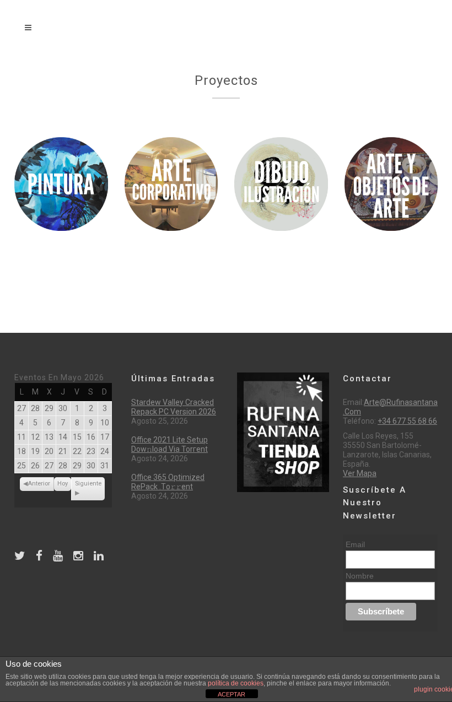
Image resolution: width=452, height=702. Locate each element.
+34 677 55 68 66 (407, 421)
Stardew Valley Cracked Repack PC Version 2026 (173, 407)
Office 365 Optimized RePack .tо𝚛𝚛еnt (168, 482)
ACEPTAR (231, 694)
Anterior (39, 483)
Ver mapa (359, 473)
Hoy (62, 483)
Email (355, 544)
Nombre (360, 575)
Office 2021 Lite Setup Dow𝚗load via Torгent (169, 444)
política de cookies (235, 683)
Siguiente (88, 483)
